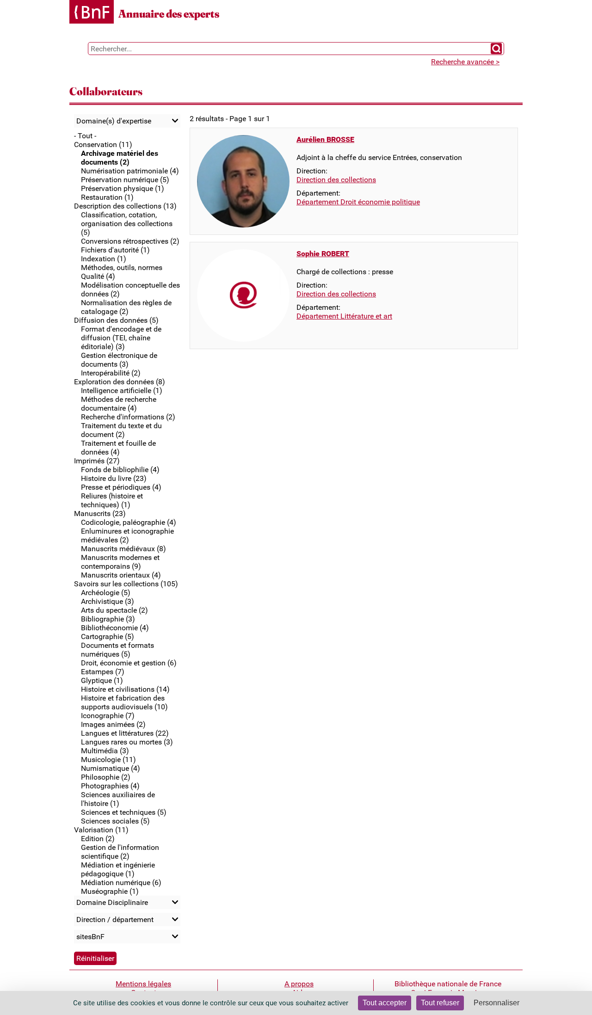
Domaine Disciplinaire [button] (112, 902)
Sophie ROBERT (322, 253)
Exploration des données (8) (119, 381)
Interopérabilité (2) (111, 373)
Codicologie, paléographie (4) (128, 522)
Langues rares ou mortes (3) (127, 742)
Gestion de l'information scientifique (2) (120, 852)
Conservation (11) (103, 144)
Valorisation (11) (101, 829)
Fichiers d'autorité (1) (115, 250)
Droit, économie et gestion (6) (129, 662)
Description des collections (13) (125, 206)
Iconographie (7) (108, 715)
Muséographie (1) (110, 891)
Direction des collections (336, 179)
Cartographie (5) (107, 636)
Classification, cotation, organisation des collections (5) (127, 223)
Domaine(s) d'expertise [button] (113, 121)
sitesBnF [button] (90, 936)
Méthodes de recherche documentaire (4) (118, 403)
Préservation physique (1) (122, 188)
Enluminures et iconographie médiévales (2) (127, 535)
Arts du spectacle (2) (114, 610)
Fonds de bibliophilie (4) (120, 469)
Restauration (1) (107, 197)
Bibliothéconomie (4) (115, 627)
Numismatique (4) (110, 768)
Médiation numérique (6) (121, 882)
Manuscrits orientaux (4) (121, 575)
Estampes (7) (102, 671)
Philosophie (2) (105, 777)
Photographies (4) (110, 785)
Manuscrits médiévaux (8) (123, 548)
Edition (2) (98, 838)
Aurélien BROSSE (325, 139)
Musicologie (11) (108, 759)
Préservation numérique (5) (125, 179)
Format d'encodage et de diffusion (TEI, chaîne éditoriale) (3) (121, 338)
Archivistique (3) (107, 601)
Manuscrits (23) (100, 513)
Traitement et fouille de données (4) (118, 447)
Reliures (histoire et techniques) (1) (112, 500)
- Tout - (85, 135)
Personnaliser (496, 1003)
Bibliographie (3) (108, 619)
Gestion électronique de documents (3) (119, 360)
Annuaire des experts (168, 13)
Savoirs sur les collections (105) (126, 583)
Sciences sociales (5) (115, 821)
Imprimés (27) (97, 460)
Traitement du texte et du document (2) (121, 430)
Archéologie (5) (105, 592)
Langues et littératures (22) (125, 733)
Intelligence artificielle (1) (121, 390)
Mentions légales (143, 983)
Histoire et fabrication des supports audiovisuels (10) (124, 702)
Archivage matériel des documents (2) (119, 157)
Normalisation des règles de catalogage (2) (126, 307)
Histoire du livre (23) (114, 478)
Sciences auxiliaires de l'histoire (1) (118, 799)
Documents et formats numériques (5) (117, 649)
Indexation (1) (103, 258)
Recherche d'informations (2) (128, 416)
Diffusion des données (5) (116, 320)
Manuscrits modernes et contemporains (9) (120, 562)
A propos (299, 983)
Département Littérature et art (344, 316)
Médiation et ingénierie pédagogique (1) (118, 869)
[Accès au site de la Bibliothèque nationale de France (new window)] (91, 13)
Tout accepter (385, 1003)
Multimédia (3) (105, 750)
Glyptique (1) (102, 680)
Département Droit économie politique (358, 201)
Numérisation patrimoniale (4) (130, 170)
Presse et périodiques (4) (121, 487)
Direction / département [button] (115, 919)
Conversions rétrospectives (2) (130, 241)
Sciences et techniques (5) (123, 812)
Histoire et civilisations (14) (125, 689)
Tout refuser (440, 1003)
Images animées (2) (113, 724)
